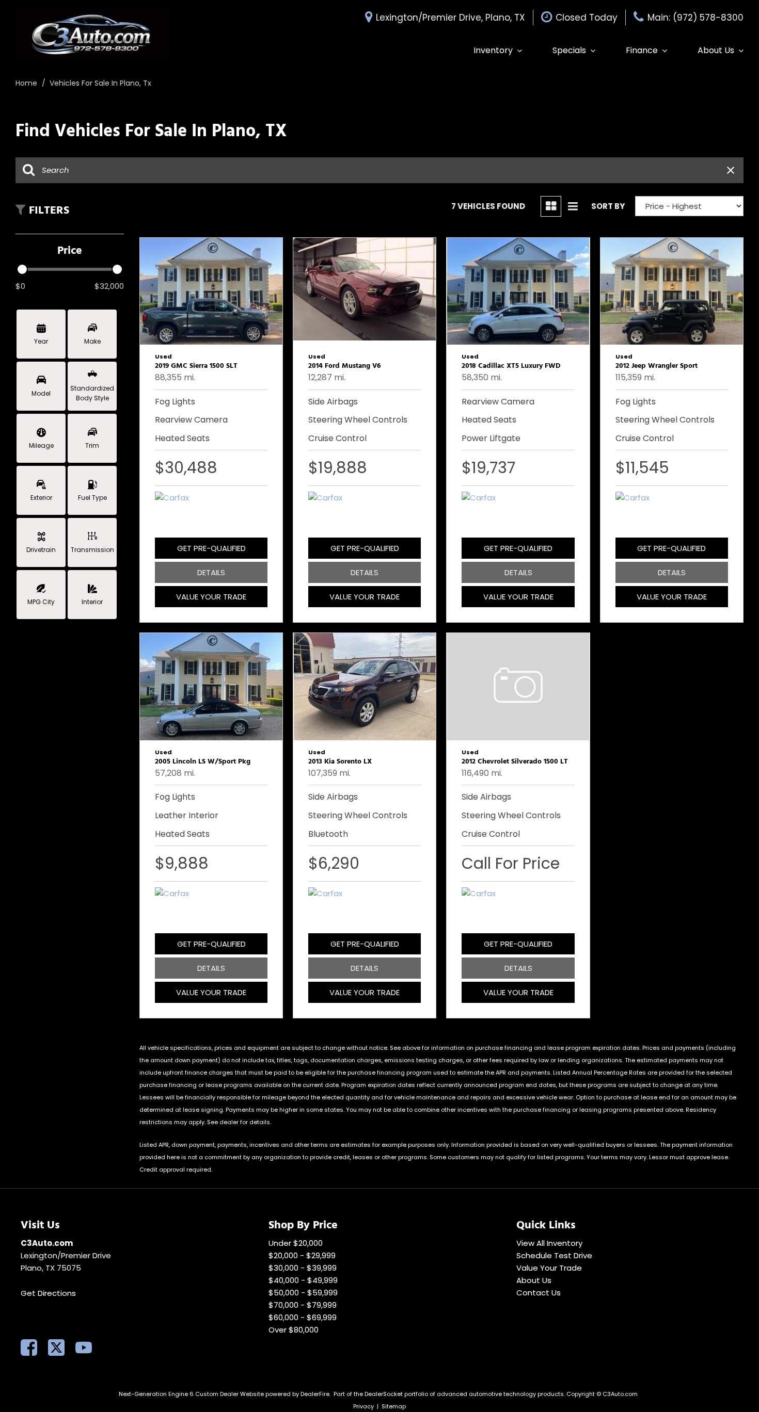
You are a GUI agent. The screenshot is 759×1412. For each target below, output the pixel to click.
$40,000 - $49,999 (303, 1280)
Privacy (363, 1406)
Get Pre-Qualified (211, 548)
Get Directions (48, 1293)
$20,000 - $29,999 (302, 1255)
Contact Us (538, 1292)
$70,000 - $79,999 (302, 1305)
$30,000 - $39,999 (302, 1267)
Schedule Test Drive (554, 1255)
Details (211, 572)
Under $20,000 (295, 1243)
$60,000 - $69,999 (302, 1317)
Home (27, 83)
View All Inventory (549, 1243)
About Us (716, 50)
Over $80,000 (293, 1329)
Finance (642, 50)
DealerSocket (384, 1394)
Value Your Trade (211, 596)
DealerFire (315, 1394)
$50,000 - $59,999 (303, 1292)
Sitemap (394, 1406)
